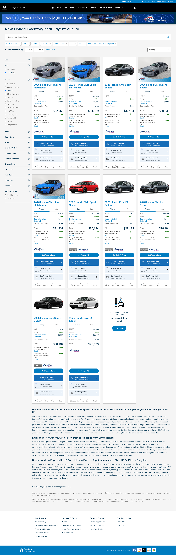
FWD (82, 43)
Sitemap (121, 550)
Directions (121, 525)
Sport (25, 43)
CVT (72, 43)
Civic (28, 49)
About (117, 8)
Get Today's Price (48, 137)
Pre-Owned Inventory (43, 529)
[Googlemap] (154, 550)
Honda (38, 49)
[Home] (6, 7)
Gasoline (46, 43)
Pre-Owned (69, 8)
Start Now (119, 328)
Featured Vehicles (42, 533)
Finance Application (97, 522)
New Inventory (40, 522)
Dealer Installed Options (40, 102)
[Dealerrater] (149, 550)
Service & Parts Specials (71, 525)
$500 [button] (61, 114)
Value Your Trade (96, 529)
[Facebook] (134, 550)
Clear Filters (50, 49)
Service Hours (67, 533)
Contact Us (121, 522)
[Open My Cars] (134, 7)
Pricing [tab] (41, 91)
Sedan (34, 43)
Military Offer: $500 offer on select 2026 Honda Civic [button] (41, 116)
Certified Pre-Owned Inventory (46, 525)
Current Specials (41, 536)
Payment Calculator (97, 525)
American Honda (111, 550)
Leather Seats (60, 43)
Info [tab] (56, 91)
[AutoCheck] (39, 132)
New (59, 8)
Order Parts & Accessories (72, 529)
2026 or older (12, 43)
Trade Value (82, 8)
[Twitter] (144, 550)
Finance (93, 8)
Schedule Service (68, 522)
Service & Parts (105, 8)
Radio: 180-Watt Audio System (102, 43)
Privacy (127, 550)
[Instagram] (139, 550)
